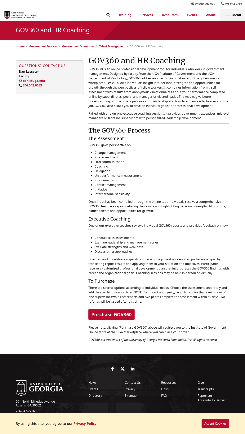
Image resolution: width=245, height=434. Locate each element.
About (211, 15)
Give (201, 382)
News (92, 382)
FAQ (164, 395)
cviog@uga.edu (204, 3)
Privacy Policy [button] (85, 423)
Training (125, 15)
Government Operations (78, 46)
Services (147, 15)
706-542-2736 (233, 3)
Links (165, 389)
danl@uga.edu (34, 81)
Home (20, 46)
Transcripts (206, 389)
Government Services (43, 46)
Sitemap (131, 395)
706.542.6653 (32, 85)
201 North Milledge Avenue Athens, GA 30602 (35, 403)
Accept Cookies (215, 423)
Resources (170, 15)
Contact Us (133, 382)
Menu (236, 15)
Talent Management (112, 46)
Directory (95, 395)
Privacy (130, 389)
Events (192, 15)
